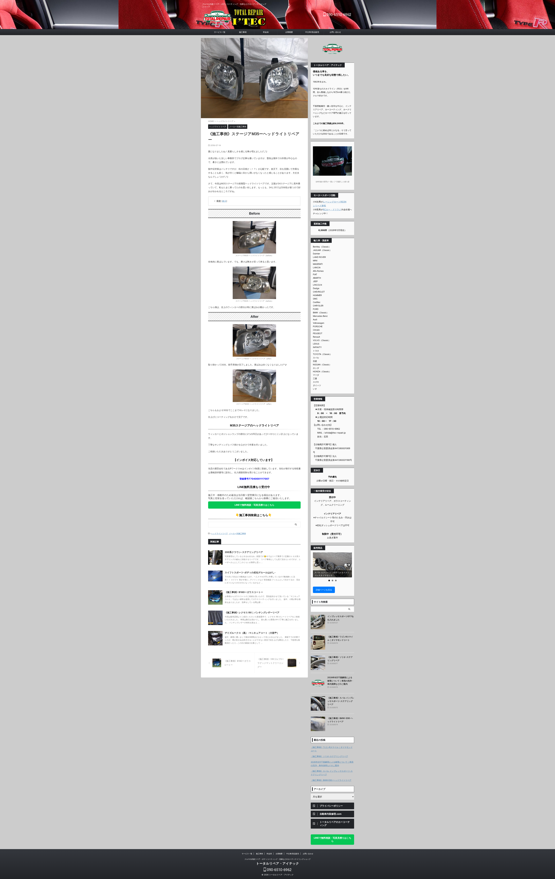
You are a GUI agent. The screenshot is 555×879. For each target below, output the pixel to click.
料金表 (266, 32)
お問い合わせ (335, 32)
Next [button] (348, 565)
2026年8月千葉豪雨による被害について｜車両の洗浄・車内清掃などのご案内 (340, 680)
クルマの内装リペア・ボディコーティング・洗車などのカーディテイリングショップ (277, 859)
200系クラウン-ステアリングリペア (244, 552)
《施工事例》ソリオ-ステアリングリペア (329, 756)
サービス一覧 (219, 32)
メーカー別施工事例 (237, 533)
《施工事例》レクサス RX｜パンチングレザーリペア (252, 612)
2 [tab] (332, 580)
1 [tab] (329, 580)
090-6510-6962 (338, 15)
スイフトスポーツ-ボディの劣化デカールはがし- (250, 572)
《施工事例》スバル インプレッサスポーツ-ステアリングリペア (340, 701)
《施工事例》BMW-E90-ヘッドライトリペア (331, 780)
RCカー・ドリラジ (332, 209)
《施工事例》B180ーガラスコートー (244, 592)
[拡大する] (272, 224)
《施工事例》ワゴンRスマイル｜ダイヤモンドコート (332, 749)
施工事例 (243, 32)
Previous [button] (316, 565)
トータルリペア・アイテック (277, 863)
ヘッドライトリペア (219, 533)
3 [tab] (336, 580)
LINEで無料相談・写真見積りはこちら (254, 504)
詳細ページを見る (324, 590)
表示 (224, 201)
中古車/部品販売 (312, 32)
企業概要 (289, 32)
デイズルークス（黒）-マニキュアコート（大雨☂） (252, 632)
